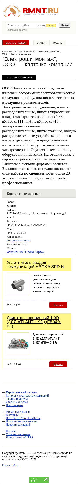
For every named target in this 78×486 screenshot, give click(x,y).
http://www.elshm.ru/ (19, 240)
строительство (29, 15)
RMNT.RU (7, 51)
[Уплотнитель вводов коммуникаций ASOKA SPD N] (18, 294)
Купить (58, 304)
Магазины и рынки (18, 411)
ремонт (42, 15)
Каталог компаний (24, 51)
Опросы (11, 431)
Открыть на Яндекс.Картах (25, 252)
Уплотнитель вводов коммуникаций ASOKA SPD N (35, 264)
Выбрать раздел (16, 43)
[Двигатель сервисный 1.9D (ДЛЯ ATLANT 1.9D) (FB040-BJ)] (18, 353)
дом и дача (53, 15)
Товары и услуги (17, 398)
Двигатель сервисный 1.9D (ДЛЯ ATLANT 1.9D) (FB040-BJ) (34, 321)
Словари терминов (18, 434)
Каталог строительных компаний (27, 395)
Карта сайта (10, 465)
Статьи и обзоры (17, 402)
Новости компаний (18, 424)
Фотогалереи (14, 405)
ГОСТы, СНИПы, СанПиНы (23, 418)
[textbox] (32, 25)
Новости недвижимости (21, 421)
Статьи (41, 43)
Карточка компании (19, 77)
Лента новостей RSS (19, 437)
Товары (57, 43)
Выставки (12, 415)
